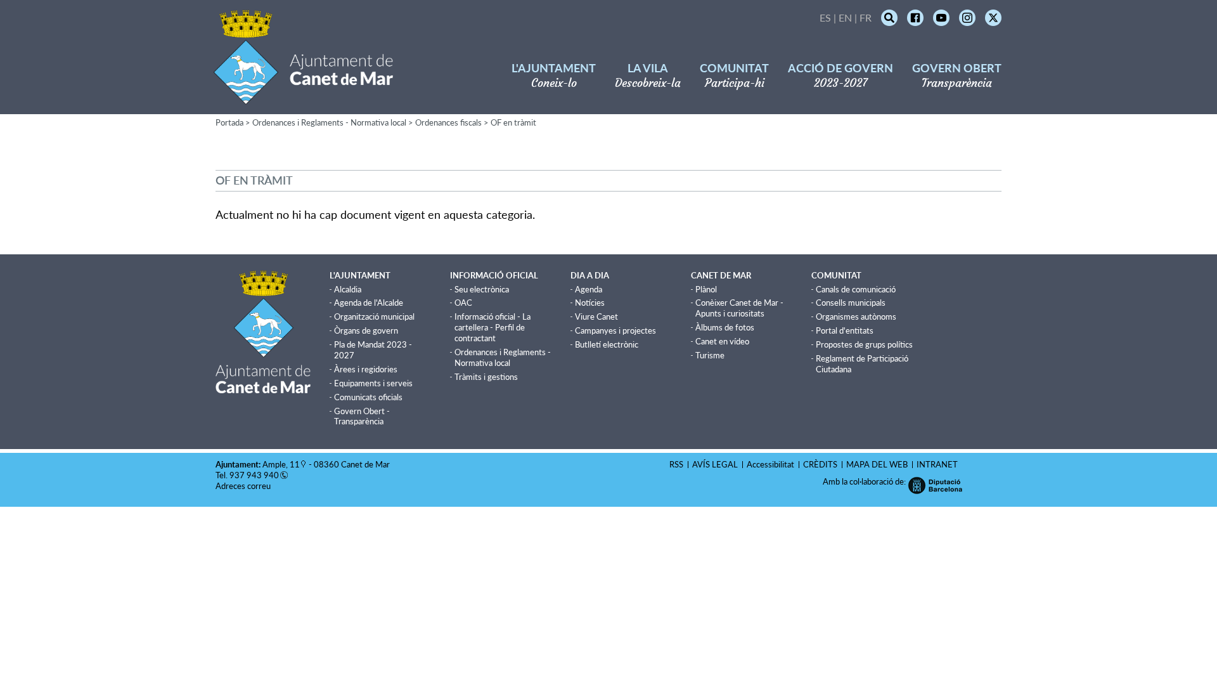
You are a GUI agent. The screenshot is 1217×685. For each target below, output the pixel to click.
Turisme (709, 355)
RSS (676, 464)
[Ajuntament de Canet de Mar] (303, 96)
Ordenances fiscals (448, 122)
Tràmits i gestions (486, 377)
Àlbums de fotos (724, 327)
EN (845, 17)
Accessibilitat (770, 464)
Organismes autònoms (856, 316)
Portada (229, 122)
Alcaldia (347, 289)
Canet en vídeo (722, 341)
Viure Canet (596, 316)
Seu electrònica (481, 289)
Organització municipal (374, 316)
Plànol (706, 289)
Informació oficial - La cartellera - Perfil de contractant (492, 327)
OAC (463, 302)
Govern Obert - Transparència (362, 416)
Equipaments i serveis (373, 383)
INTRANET (937, 464)
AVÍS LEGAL (715, 464)
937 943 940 (254, 475)
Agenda (588, 289)
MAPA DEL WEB (877, 464)
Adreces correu (244, 486)
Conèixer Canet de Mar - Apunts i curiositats (739, 307)
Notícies (590, 302)
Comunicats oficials (368, 397)
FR (866, 17)
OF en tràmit (513, 122)
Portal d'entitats (844, 330)
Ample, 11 (281, 464)
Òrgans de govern (366, 330)
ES (825, 17)
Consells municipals (850, 302)
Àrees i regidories (365, 369)
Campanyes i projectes (615, 330)
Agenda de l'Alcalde (368, 302)
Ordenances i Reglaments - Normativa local (329, 122)
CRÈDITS (820, 464)
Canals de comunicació (856, 289)
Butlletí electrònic (606, 344)
